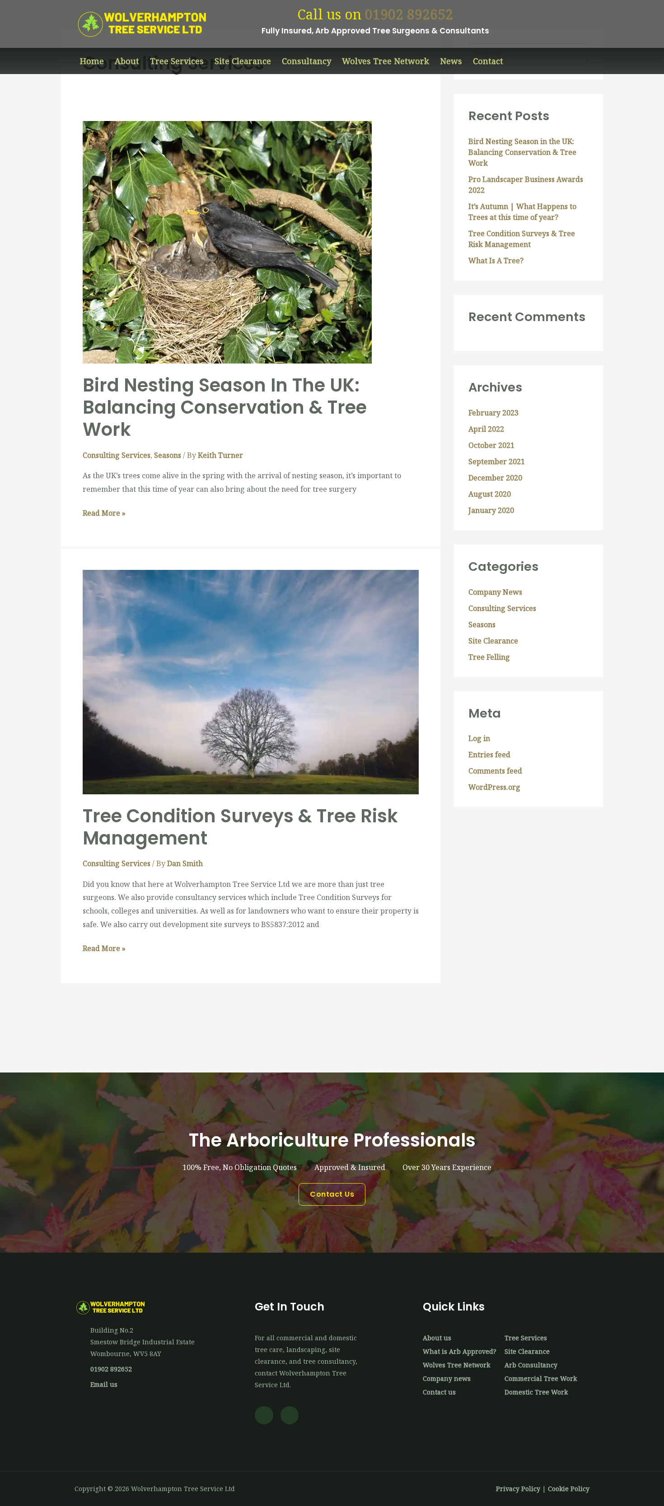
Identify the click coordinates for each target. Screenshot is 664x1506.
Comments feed (495, 771)
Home (92, 61)
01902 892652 (409, 14)
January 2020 (491, 510)
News (451, 61)
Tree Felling (489, 657)
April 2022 (486, 429)
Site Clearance (243, 61)
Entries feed (489, 755)
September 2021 (496, 461)
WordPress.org (494, 787)
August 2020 (489, 494)
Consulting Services (116, 455)
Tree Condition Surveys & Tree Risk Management (240, 827)
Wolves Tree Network (385, 61)
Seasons (167, 455)
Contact (488, 61)
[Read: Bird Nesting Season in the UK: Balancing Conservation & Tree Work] (227, 242)
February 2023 (493, 413)
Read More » (104, 512)
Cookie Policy (568, 1488)
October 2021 (491, 445)
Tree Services (177, 61)
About (127, 61)
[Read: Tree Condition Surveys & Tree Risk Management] (251, 681)
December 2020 (495, 478)
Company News (495, 592)
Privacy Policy (518, 1488)
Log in (479, 738)
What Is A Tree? (496, 261)
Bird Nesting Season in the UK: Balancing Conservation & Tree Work (225, 407)
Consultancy (306, 61)
